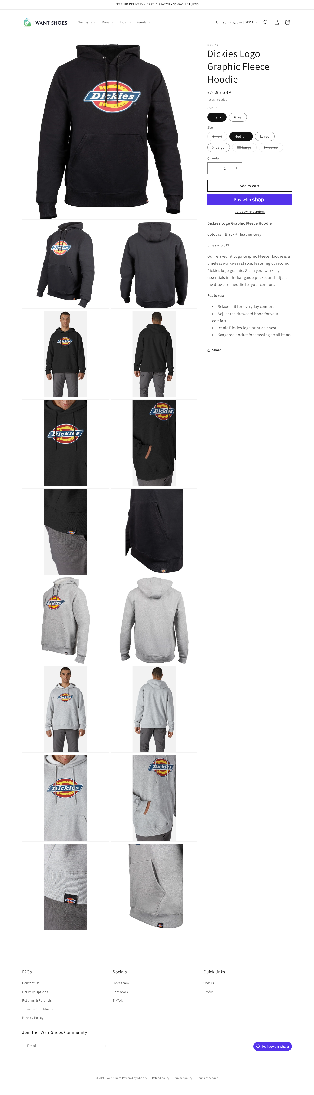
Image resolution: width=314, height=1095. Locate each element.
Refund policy (161, 1078)
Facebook (120, 992)
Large (264, 136)
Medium (241, 136)
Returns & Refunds (37, 1000)
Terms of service (207, 1078)
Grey (238, 117)
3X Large (273, 148)
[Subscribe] (104, 1046)
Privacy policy (183, 1078)
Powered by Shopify (134, 1078)
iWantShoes (113, 1078)
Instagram (121, 983)
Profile (208, 992)
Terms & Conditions (37, 1009)
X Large (218, 147)
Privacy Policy (32, 1017)
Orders (208, 983)
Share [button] (216, 350)
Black (217, 117)
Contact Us (30, 983)
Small (219, 137)
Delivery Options (35, 992)
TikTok (118, 1000)
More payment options (250, 211)
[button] (87, 22)
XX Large (247, 148)
